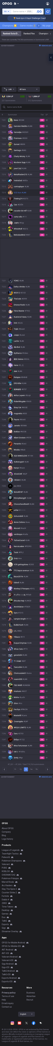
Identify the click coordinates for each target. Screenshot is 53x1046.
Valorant (6, 864)
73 (26, 769)
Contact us (7, 1007)
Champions (9, 25)
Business (30, 993)
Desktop (5, 910)
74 (31, 769)
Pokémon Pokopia (10, 878)
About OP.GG (8, 828)
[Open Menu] (48, 3)
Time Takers (7, 906)
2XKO (4, 903)
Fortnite (5, 896)
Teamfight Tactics (10, 853)
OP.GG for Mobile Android (13, 942)
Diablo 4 (5, 899)
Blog (4, 835)
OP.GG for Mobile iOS (11, 946)
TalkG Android (8, 971)
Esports (5, 924)
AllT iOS (5, 953)
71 (15, 769)
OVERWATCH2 (8, 875)
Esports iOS (7, 981)
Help (4, 1000)
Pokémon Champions (12, 861)
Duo (3, 917)
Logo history (7, 839)
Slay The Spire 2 (9, 889)
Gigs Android (8, 964)
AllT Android (7, 949)
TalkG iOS (6, 974)
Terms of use (8, 996)
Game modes (27, 25)
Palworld (6, 857)
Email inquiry (8, 1003)
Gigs (4, 928)
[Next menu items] (39, 26)
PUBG (4, 868)
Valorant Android (10, 957)
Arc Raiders (7, 885)
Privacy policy (8, 993)
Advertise (30, 996)
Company (6, 832)
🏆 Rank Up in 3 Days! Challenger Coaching (26, 18)
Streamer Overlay (10, 931)
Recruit (29, 1000)
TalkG (4, 921)
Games (5, 914)
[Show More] (16, 3)
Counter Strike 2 (9, 892)
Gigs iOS (5, 967)
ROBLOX (6, 871)
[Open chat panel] (51, 57)
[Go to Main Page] (7, 3)
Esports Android (9, 978)
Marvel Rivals (8, 882)
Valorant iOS (7, 960)
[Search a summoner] (39, 11)
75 (36, 769)
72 (21, 769)
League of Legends (11, 850)
